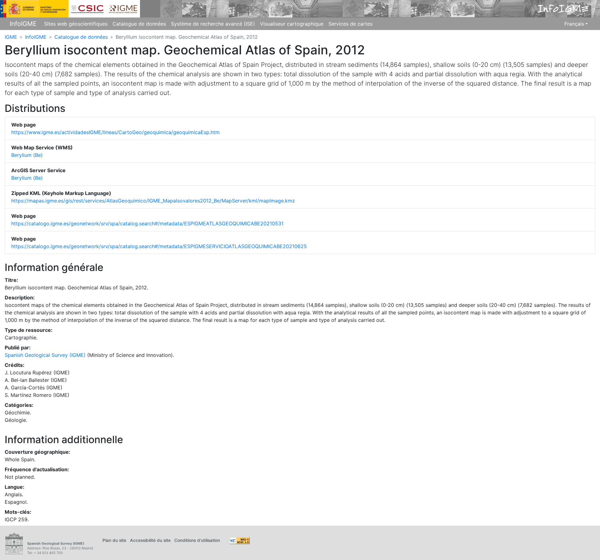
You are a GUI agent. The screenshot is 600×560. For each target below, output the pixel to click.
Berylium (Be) (27, 155)
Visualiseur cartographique (291, 24)
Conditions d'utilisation (197, 540)
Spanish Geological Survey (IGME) (45, 355)
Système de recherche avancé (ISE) (213, 24)
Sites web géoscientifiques (76, 24)
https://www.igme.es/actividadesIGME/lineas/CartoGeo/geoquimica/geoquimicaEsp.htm (115, 132)
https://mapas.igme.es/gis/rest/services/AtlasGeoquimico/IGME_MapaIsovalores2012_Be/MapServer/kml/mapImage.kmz (153, 201)
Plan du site (114, 540)
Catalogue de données (139, 24)
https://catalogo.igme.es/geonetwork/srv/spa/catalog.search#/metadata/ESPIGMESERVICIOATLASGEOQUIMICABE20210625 (159, 246)
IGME (11, 37)
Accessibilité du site (150, 540)
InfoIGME (23, 24)
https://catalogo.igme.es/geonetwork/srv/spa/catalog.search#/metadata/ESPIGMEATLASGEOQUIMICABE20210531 (147, 223)
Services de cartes (350, 24)
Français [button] (574, 24)
